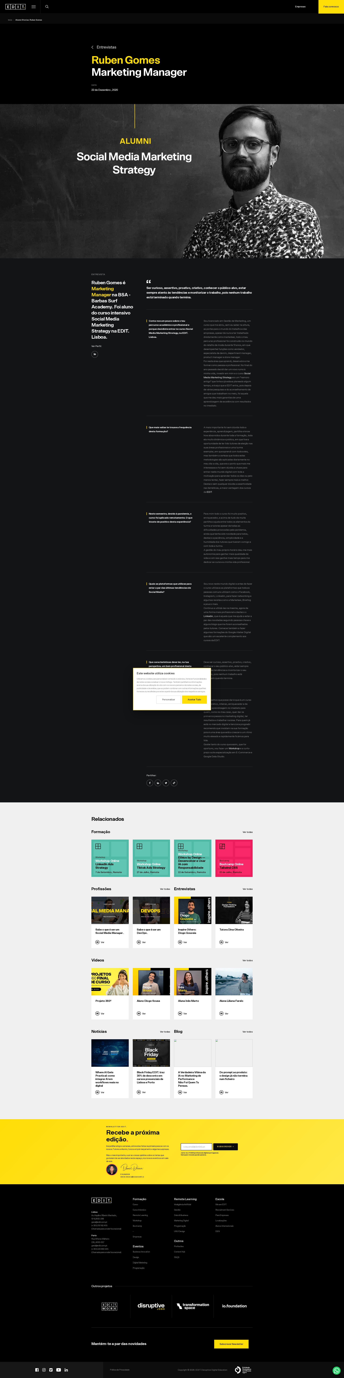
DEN (217, 1231)
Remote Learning (140, 1215)
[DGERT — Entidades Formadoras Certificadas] (243, 1370)
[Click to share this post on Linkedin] (158, 783)
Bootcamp (137, 1226)
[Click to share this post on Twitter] (166, 783)
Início (10, 20)
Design (136, 1257)
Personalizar (168, 699)
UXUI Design (179, 1231)
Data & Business (181, 1215)
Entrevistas (106, 47)
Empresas (300, 7)
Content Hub (179, 1252)
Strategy (227, 377)
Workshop (234, 748)
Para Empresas (222, 1215)
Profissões (179, 1246)
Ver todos (248, 960)
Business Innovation (141, 1252)
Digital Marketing (140, 1263)
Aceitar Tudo (194, 699)
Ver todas (248, 832)
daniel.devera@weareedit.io (132, 1177)
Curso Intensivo (139, 1210)
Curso (135, 1205)
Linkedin (208, 616)
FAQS (176, 1257)
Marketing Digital (181, 1221)
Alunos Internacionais (224, 1226)
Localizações (221, 1221)
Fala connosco (331, 7)
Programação (139, 1268)
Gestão (177, 1210)
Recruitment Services (224, 1210)
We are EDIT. (221, 1205)
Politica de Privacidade (119, 1370)
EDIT (184, 333)
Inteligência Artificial (182, 1205)
